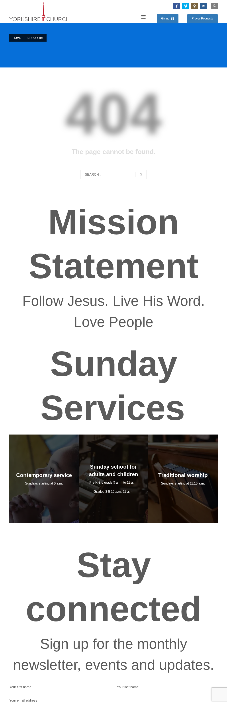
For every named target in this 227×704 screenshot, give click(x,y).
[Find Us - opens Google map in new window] (194, 6)
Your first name (20, 687)
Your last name (128, 687)
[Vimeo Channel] (185, 6)
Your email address (23, 700)
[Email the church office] (203, 6)
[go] (141, 174)
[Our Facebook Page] (176, 6)
